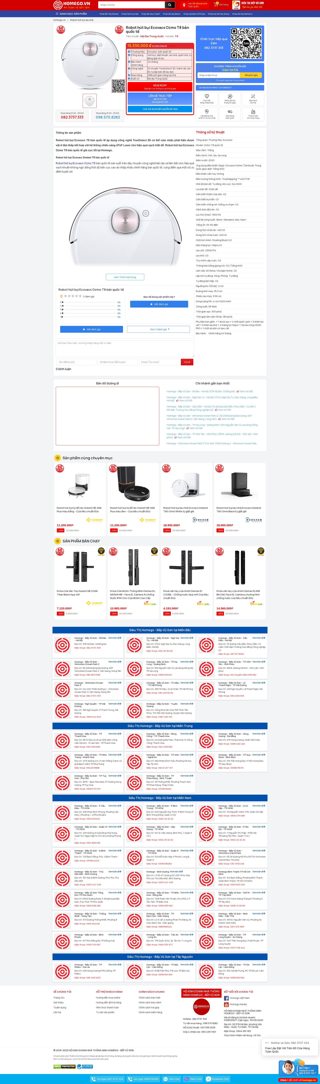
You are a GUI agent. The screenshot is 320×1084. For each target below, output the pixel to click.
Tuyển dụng (59, 1007)
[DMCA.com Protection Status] (64, 1066)
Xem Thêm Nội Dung (125, 277)
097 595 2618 (207, 1027)
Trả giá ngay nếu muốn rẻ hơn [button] (160, 109)
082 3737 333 (199, 1018)
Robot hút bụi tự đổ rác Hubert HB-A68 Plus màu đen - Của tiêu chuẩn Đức (132, 509)
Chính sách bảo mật (149, 997)
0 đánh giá (88, 296)
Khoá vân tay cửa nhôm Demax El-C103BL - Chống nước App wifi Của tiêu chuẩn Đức (185, 594)
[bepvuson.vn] (248, 6)
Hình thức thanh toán (107, 1007)
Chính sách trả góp (149, 1007)
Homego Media (238, 1004)
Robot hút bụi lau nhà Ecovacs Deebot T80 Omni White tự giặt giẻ (185, 509)
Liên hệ (57, 1012)
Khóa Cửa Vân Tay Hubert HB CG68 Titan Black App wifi (77, 592)
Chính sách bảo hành (150, 1002)
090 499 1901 (208, 1031)
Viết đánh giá (161, 304)
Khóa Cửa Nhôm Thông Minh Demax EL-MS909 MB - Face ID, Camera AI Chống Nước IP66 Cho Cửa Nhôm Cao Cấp (133, 594)
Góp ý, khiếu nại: (192, 1031)
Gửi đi (187, 362)
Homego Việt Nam (240, 997)
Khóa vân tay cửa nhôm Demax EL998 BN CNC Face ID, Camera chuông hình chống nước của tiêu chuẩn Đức (238, 594)
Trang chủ (58, 997)
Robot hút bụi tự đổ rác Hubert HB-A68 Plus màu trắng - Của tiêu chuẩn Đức (79, 509)
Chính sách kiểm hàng (150, 1012)
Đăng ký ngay (251, 75)
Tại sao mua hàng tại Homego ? (215, 87)
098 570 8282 (210, 1023)
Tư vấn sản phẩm (105, 1012)
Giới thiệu (58, 1002)
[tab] (160, 109)
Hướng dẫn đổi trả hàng (108, 1002)
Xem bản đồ (114, 638)
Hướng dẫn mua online (108, 997)
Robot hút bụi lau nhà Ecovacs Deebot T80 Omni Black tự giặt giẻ (238, 509)
